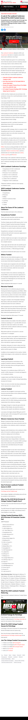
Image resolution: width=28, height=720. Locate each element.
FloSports (10, 657)
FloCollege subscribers (19, 619)
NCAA (24, 655)
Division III (19, 655)
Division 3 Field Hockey (6, 658)
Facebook (10, 650)
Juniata (3, 154)
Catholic (22, 152)
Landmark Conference (8, 53)
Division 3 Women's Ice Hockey (7, 660)
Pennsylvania (4, 657)
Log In (18, 44)
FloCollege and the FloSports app (9, 491)
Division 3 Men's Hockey (19, 660)
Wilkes (2, 147)
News (10, 655)
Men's (13, 658)
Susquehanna (4, 55)
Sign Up (14, 41)
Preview (5, 655)
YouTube (11, 648)
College (14, 655)
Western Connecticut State (12, 150)
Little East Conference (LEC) (7, 662)
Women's (20, 657)
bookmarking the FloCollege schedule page (11, 635)
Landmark (15, 657)
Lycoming (7, 154)
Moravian (14, 154)
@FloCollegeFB (17, 642)
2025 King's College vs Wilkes (9, 13)
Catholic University (17, 662)
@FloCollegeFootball (19, 644)
